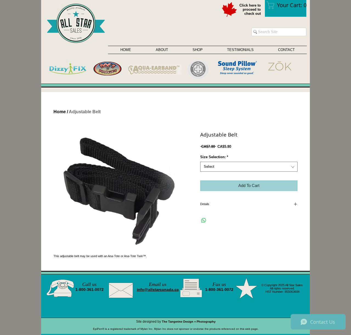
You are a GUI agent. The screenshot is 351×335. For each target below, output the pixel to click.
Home (59, 111)
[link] (288, 5)
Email (155, 284)
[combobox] (249, 167)
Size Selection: (214, 157)
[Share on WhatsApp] (203, 220)
